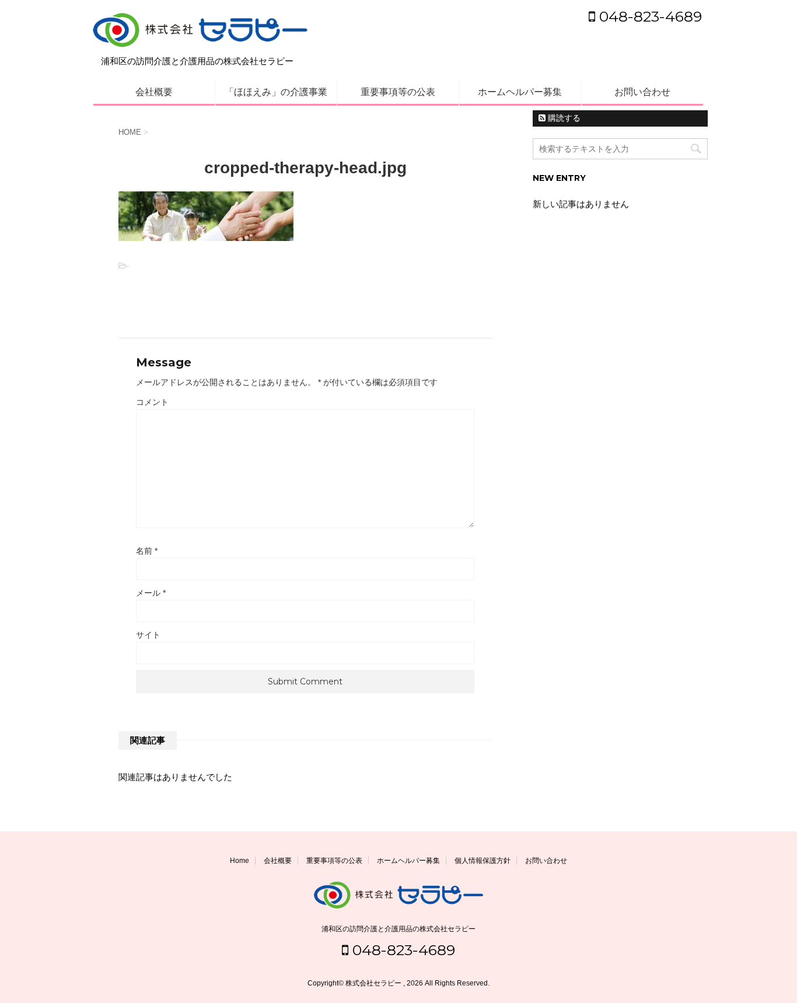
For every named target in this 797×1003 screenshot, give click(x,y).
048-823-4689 (648, 16)
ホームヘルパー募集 (520, 92)
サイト (148, 634)
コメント (152, 402)
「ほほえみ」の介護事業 (276, 92)
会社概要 (154, 92)
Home (239, 861)
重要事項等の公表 (398, 92)
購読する (563, 118)
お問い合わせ (642, 92)
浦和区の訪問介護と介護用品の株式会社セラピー (398, 929)
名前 (147, 550)
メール (151, 592)
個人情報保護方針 (483, 861)
